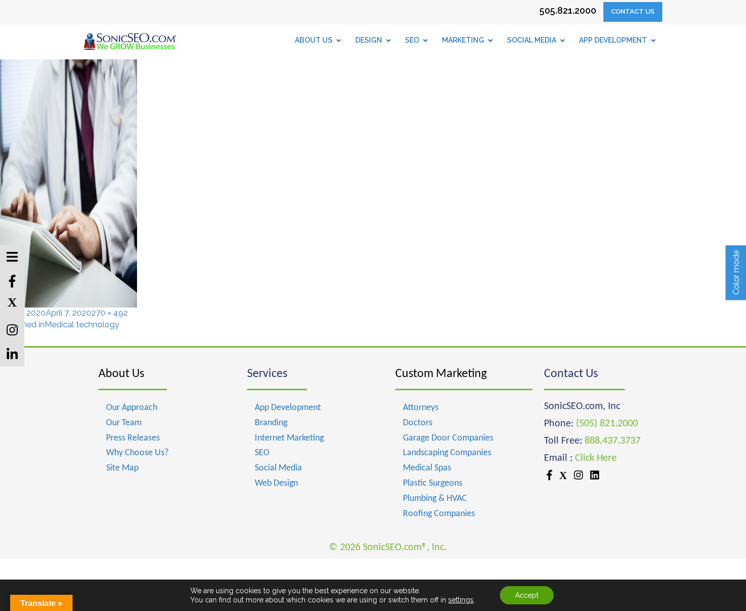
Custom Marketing (441, 374)
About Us (121, 374)
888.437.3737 (612, 441)
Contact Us (633, 11)
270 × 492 (109, 313)
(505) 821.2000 (607, 424)
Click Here (596, 458)
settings (460, 600)
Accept (526, 595)
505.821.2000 (567, 10)
